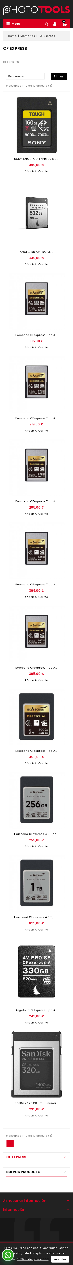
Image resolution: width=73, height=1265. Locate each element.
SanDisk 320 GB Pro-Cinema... (36, 1103)
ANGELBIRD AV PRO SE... (36, 252)
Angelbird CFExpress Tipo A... (36, 1010)
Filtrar (59, 76)
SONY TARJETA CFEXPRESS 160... (36, 159)
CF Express (16, 1157)
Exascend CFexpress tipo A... (36, 335)
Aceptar (60, 1259)
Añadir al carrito (36, 171)
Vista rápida (59, 114)
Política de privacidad (32, 1259)
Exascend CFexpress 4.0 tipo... (36, 834)
